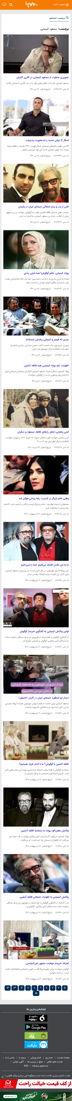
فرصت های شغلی (54, 1062)
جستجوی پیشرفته (40, 1066)
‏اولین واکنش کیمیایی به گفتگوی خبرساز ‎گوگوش (44, 632)
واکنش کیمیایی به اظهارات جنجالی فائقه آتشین (44, 897)
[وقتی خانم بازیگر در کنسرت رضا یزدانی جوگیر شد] (36, 474)
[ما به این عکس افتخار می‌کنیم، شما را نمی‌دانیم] (36, 541)
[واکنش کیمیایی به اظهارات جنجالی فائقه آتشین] (36, 873)
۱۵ (36, 993)
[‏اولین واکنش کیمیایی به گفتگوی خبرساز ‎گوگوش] (36, 607)
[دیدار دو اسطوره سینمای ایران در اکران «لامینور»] (36, 674)
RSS (26, 1066)
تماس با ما (10, 1058)
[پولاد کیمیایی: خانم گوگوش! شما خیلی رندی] (36, 249)
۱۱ (28, 988)
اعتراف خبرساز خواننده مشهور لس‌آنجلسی (47, 963)
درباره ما (22, 1058)
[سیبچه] (36, 1018)
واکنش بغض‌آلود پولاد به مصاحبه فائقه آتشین (45, 831)
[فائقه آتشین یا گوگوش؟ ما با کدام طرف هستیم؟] (36, 740)
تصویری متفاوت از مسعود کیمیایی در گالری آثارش (42, 78)
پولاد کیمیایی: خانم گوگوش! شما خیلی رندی (46, 273)
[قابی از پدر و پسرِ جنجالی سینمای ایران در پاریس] (36, 183)
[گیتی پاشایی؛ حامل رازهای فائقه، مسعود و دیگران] (36, 408)
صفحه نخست (63, 1058)
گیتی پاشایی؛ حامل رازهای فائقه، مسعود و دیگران (43, 432)
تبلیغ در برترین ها (35, 1062)
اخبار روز (49, 1058)
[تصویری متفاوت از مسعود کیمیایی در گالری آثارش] (36, 53)
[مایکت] (36, 1045)
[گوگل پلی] (36, 1027)
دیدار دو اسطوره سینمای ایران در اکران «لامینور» (43, 698)
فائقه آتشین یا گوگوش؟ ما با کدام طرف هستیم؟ (44, 764)
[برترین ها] (31, 5)
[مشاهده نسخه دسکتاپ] (4, 4)
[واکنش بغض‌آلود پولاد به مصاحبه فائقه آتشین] (36, 807)
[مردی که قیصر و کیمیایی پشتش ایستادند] (36, 316)
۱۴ (7, 988)
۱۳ (14, 988)
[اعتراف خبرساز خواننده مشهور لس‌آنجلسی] (36, 939)
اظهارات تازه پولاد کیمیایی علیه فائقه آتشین (46, 366)
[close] (2, 1077)
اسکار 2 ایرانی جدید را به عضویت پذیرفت (47, 140)
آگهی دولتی (18, 1062)
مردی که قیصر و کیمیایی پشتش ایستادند (47, 340)
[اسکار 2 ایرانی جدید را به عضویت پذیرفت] (36, 116)
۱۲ (21, 988)
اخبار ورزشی (36, 1058)
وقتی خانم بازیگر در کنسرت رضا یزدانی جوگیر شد (44, 499)
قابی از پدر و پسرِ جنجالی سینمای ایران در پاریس (43, 207)
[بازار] (36, 1036)
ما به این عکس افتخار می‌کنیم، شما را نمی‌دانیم (45, 565)
